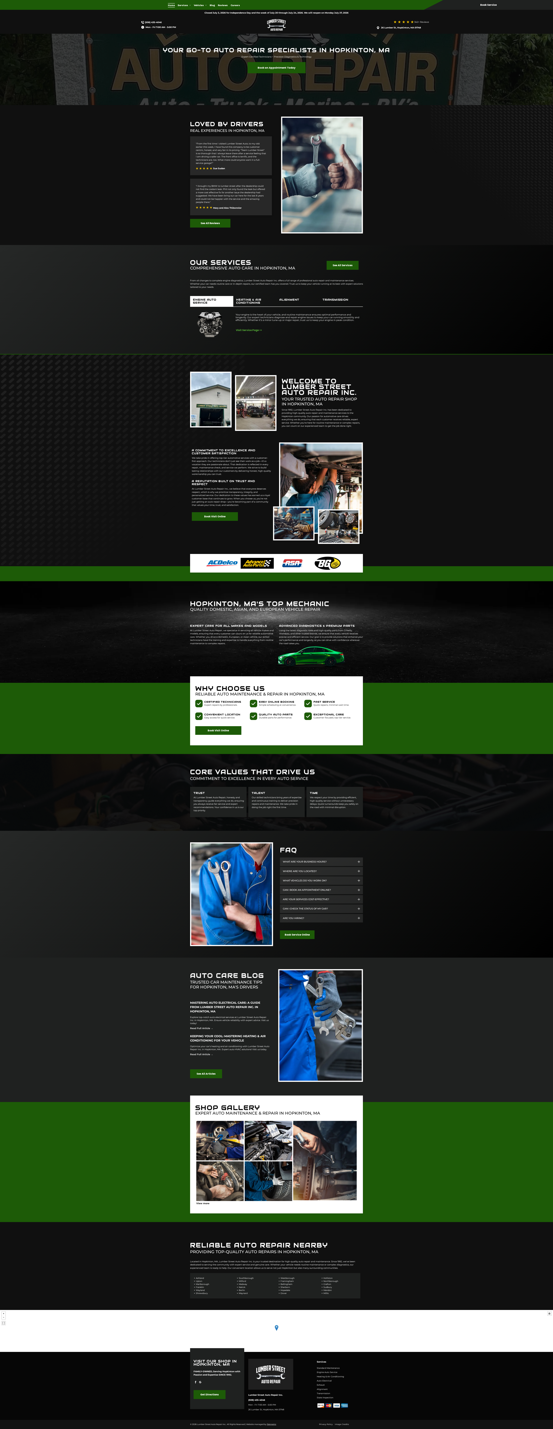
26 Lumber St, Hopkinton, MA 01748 (401, 27)
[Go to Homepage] (276, 18)
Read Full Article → (201, 1028)
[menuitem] (173, 5)
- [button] (3, 1317)
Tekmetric (271, 1424)
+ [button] (3, 1313)
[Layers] (549, 1313)
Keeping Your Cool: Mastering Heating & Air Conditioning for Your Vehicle (228, 1038)
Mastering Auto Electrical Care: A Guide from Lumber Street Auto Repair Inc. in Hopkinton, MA (225, 1007)
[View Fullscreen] (3, 1323)
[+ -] (276, 1331)
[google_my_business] (200, 1382)
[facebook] (196, 1382)
